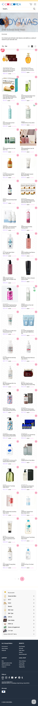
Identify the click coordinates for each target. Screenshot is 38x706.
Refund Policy (21, 665)
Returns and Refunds (6, 665)
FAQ (3, 661)
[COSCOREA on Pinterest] (19, 678)
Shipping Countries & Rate (7, 663)
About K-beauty (5, 648)
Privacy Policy (21, 663)
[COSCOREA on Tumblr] (22, 678)
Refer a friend (21, 650)
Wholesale (4, 650)
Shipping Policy (22, 666)
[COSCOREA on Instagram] (6, 678)
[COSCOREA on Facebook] (9, 678)
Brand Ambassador (23, 654)
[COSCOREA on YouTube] (12, 678)
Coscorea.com (5, 646)
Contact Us (4, 666)
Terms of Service (22, 661)
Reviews (21, 652)
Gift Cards (21, 648)
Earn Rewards (22, 646)
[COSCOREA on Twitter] (16, 678)
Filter (6, 46)
